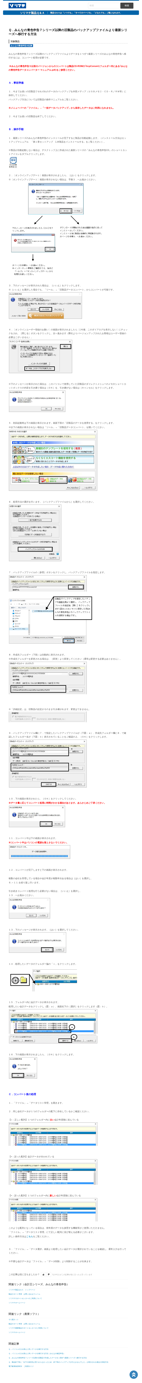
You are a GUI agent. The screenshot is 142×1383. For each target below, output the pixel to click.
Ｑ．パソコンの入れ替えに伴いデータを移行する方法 (28, 1349)
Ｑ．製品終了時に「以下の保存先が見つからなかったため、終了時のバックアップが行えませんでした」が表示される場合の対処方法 (58, 1362)
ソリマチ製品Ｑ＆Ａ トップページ (22, 1290)
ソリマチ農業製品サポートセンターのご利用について (29, 1328)
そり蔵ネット (14, 1320)
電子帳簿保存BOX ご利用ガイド (21, 1366)
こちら (29, 1236)
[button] (43, 1274)
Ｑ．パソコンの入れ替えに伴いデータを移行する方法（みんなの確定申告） (37, 1353)
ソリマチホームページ (17, 1303)
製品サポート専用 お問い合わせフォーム (24, 1294)
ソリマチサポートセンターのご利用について (25, 1298)
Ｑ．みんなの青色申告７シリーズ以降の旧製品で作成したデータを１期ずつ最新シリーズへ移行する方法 (48, 1358)
